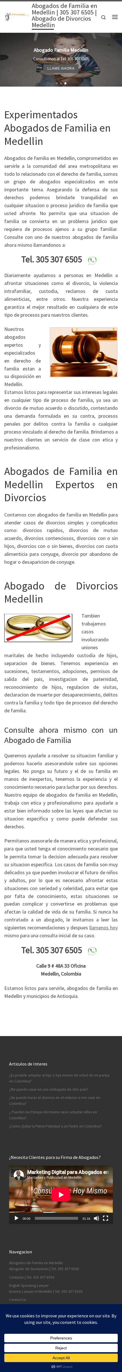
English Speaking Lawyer (29, 1285)
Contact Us (17, 1299)
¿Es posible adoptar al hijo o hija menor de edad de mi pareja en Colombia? (59, 1078)
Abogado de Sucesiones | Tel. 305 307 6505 (44, 1268)
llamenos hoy (103, 927)
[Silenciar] (96, 1218)
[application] (61, 1195)
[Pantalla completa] (105, 1218)
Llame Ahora (61, 68)
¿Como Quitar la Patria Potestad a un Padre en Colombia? (55, 1126)
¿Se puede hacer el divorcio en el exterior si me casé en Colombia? (54, 1100)
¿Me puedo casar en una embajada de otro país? (48, 1089)
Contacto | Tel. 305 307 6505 (31, 1277)
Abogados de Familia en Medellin (36, 1262)
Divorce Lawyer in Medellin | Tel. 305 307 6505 (46, 1291)
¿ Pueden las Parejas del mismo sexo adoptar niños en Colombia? (53, 1115)
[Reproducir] (16, 1218)
